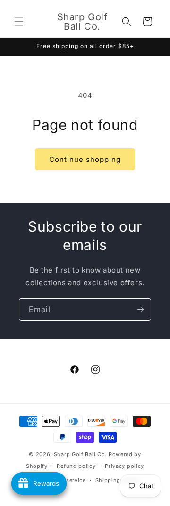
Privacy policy (124, 466)
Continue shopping (85, 159)
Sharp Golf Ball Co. (80, 454)
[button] (18, 21)
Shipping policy (117, 480)
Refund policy (76, 466)
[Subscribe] (140, 309)
